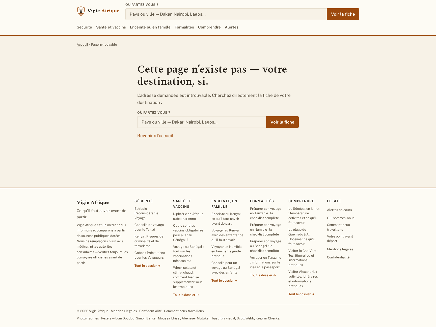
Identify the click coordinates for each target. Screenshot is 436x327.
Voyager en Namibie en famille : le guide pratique (226, 251)
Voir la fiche (343, 14)
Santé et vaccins (111, 27)
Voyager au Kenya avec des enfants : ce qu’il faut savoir (227, 235)
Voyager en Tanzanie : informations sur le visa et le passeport (265, 262)
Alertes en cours (339, 210)
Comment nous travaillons (338, 227)
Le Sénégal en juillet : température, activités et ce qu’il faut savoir (303, 216)
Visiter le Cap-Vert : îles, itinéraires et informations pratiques (302, 258)
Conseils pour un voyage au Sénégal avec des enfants (225, 267)
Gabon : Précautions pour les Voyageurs (149, 255)
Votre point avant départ (340, 238)
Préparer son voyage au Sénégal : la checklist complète (265, 246)
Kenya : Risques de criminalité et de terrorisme (148, 241)
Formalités (184, 27)
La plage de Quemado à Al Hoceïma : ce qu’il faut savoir (301, 237)
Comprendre (209, 27)
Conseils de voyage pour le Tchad (149, 227)
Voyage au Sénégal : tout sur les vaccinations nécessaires (188, 254)
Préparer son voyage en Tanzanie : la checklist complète (265, 213)
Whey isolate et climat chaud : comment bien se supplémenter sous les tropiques (188, 277)
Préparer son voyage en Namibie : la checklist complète (265, 229)
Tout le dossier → (147, 265)
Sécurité (84, 27)
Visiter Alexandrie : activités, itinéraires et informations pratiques (303, 279)
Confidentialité (338, 257)
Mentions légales (340, 249)
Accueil (82, 44)
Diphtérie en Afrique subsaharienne (188, 216)
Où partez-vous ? (141, 5)
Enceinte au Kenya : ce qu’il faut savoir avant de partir (226, 218)
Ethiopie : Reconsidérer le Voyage (146, 213)
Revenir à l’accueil (155, 135)
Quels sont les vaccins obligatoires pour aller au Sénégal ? (188, 233)
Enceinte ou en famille (150, 27)
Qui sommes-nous (341, 218)
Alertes (231, 27)
